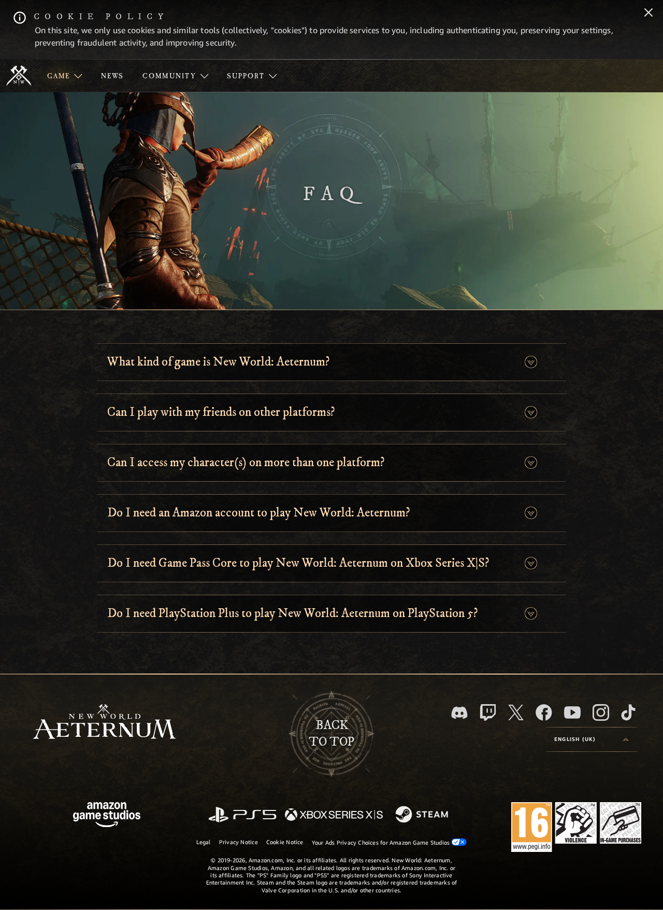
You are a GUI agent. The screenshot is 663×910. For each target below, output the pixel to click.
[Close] (648, 13)
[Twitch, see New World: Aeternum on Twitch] (488, 712)
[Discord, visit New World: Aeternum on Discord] (459, 712)
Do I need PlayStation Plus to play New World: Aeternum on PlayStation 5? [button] (292, 613)
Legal (203, 841)
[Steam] (423, 815)
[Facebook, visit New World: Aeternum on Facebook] (544, 712)
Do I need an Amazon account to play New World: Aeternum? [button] (258, 513)
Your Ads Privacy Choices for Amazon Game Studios (382, 842)
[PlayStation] (242, 815)
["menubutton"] (65, 75)
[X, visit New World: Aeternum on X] (516, 712)
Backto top (331, 734)
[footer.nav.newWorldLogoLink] (104, 722)
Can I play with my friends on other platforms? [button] (221, 412)
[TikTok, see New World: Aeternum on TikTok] (628, 712)
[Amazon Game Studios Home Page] (106, 816)
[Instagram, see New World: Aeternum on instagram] (601, 712)
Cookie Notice (285, 841)
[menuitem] (65, 75)
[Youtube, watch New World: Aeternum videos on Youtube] (572, 712)
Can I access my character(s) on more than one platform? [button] (245, 462)
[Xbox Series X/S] (334, 815)
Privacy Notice (238, 841)
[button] (530, 362)
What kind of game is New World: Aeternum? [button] (218, 362)
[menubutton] (591, 739)
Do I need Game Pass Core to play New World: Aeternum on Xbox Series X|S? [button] (298, 563)
